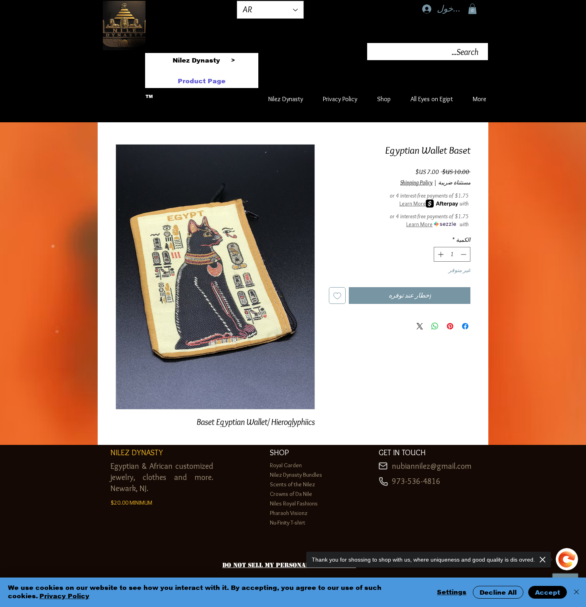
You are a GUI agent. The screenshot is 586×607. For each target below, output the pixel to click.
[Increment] (440, 254)
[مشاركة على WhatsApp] (435, 326)
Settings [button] (451, 592)
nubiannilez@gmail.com (432, 466)
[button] (472, 9)
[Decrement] (464, 254)
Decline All (498, 592)
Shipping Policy (416, 182)
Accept (547, 592)
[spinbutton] (452, 254)
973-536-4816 (416, 481)
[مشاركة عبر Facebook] (465, 326)
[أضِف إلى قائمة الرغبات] (337, 295)
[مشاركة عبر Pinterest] (450, 326)
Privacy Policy (64, 596)
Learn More (412, 203)
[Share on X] (420, 326)
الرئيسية (459, 114)
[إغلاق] (576, 592)
